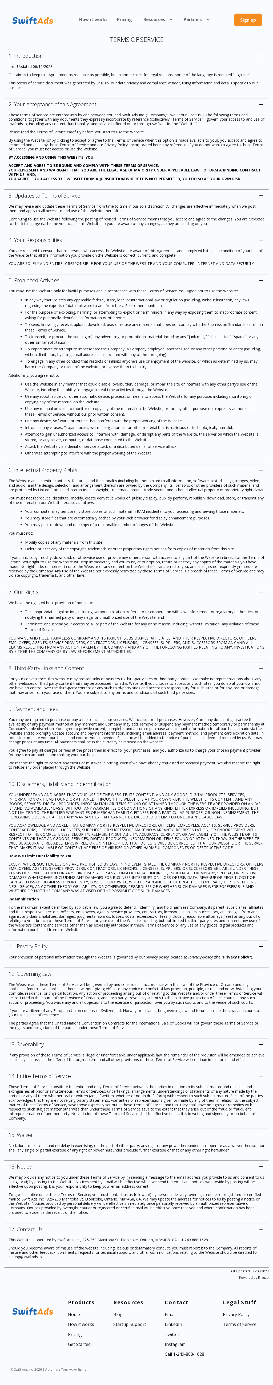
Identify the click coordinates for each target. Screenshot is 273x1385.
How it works (93, 19)
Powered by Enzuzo (254, 1277)
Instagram (175, 1344)
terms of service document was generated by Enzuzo (63, 82)
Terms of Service (239, 1324)
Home (74, 1314)
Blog (118, 1314)
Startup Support (129, 1324)
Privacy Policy (116, 144)
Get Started (79, 1344)
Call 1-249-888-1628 (184, 1354)
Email (170, 1314)
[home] (33, 20)
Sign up (248, 20)
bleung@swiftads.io (25, 1256)
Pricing (124, 19)
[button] (157, 19)
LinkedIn (173, 1324)
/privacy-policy (200, 957)
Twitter (172, 1334)
